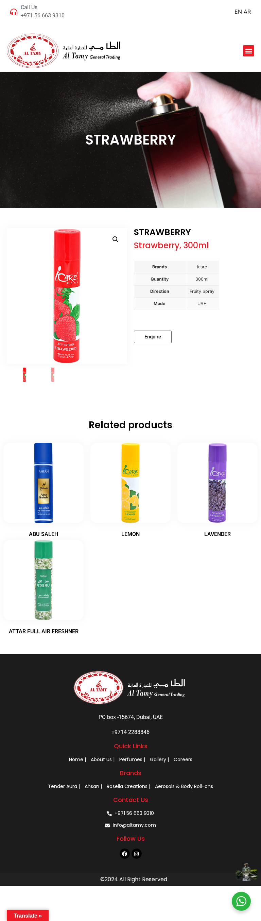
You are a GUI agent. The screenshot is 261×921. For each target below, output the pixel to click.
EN (238, 11)
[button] (248, 50)
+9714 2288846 (130, 732)
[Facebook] (125, 854)
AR (247, 11)
